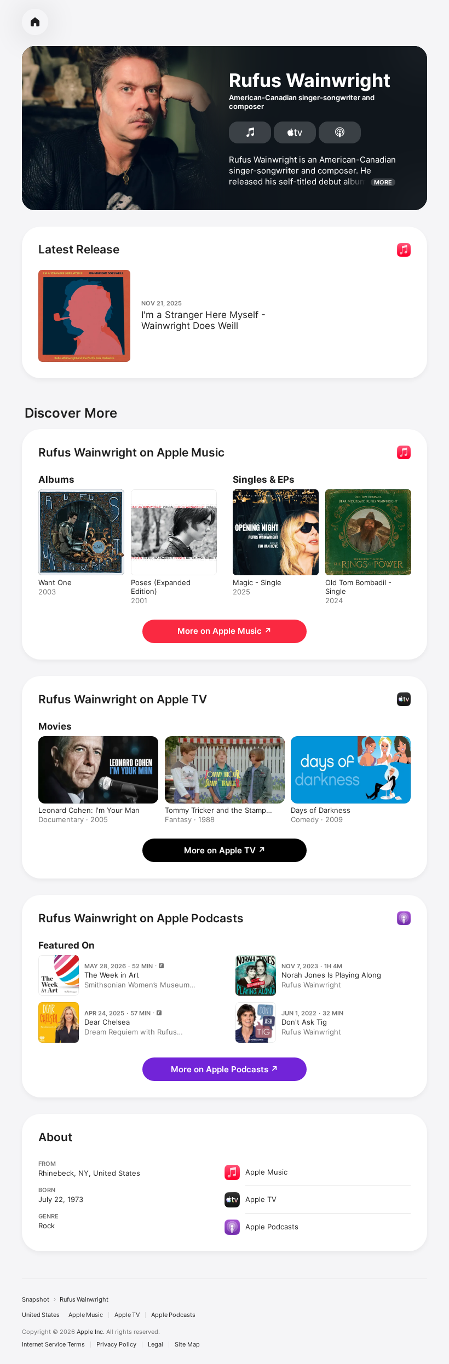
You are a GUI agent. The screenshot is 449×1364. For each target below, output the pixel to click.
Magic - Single (257, 582)
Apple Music (85, 1315)
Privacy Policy (116, 1345)
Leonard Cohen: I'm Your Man (89, 810)
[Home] (35, 22)
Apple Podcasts (173, 1315)
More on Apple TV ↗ (225, 850)
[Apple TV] (295, 132)
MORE (383, 182)
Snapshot (35, 1299)
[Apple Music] (250, 132)
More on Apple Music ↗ (224, 631)
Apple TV (127, 1315)
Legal (155, 1345)
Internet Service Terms (53, 1345)
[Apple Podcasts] (340, 132)
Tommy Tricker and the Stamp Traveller (215, 810)
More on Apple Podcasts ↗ (224, 1069)
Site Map (187, 1345)
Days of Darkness (320, 810)
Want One (55, 582)
